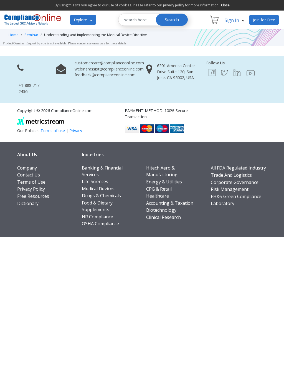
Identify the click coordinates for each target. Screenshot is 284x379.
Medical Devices (98, 189)
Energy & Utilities (164, 182)
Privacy (75, 130)
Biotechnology (161, 210)
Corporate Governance (234, 182)
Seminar (31, 34)
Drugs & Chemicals (101, 196)
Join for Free (264, 19)
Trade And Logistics (231, 175)
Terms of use (52, 130)
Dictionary (28, 203)
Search (172, 20)
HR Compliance (97, 217)
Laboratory (222, 203)
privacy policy (173, 5)
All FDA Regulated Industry (238, 168)
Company (27, 168)
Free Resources (33, 196)
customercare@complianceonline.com (109, 62)
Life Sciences (95, 181)
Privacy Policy (31, 189)
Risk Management (229, 189)
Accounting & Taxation (169, 203)
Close (225, 5)
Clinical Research (163, 217)
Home (14, 34)
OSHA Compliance (100, 224)
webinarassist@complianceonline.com (109, 69)
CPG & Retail (159, 189)
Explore (81, 19)
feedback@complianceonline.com (105, 74)
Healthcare (157, 196)
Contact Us (28, 175)
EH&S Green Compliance (236, 196)
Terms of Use (31, 182)
